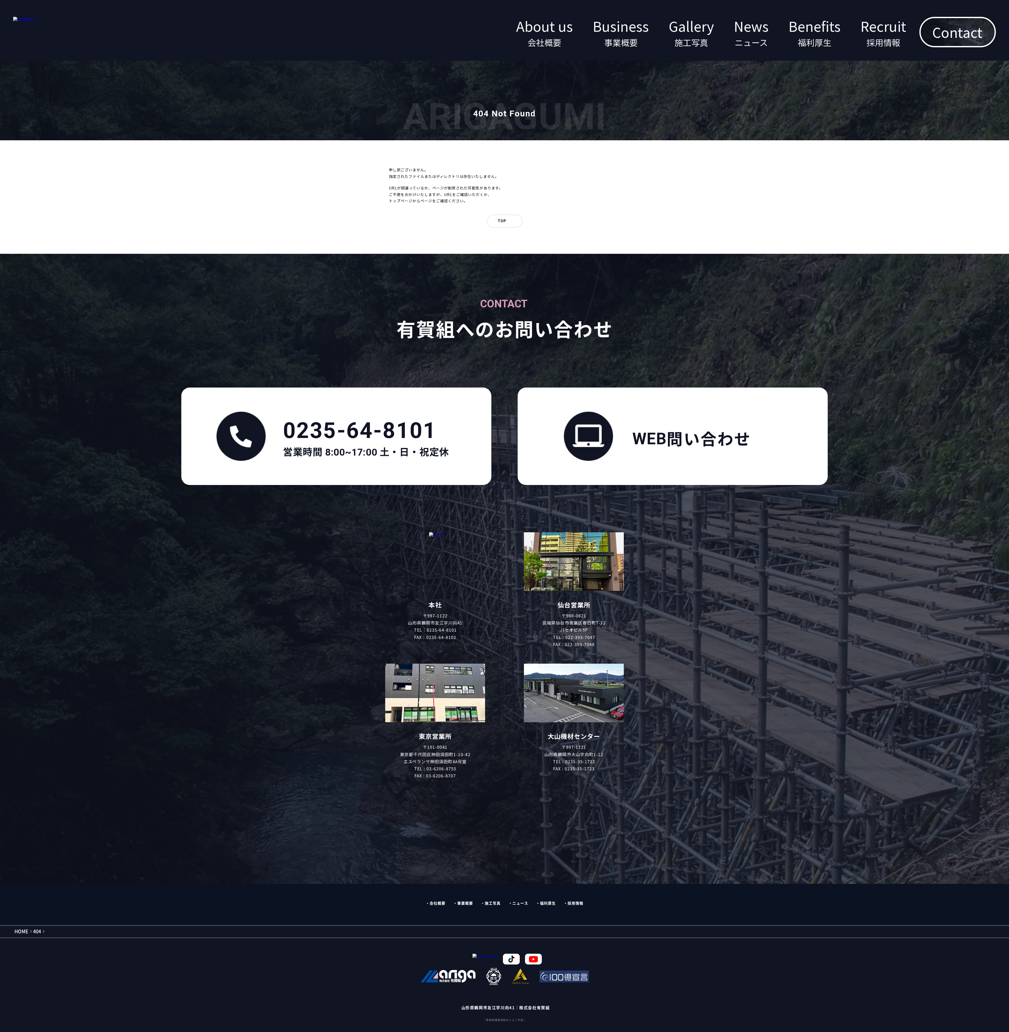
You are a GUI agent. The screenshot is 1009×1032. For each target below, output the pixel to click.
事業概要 (465, 903)
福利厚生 (548, 903)
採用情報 (575, 903)
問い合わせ (691, 439)
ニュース (520, 903)
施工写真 (493, 903)
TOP (502, 221)
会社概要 (437, 903)
